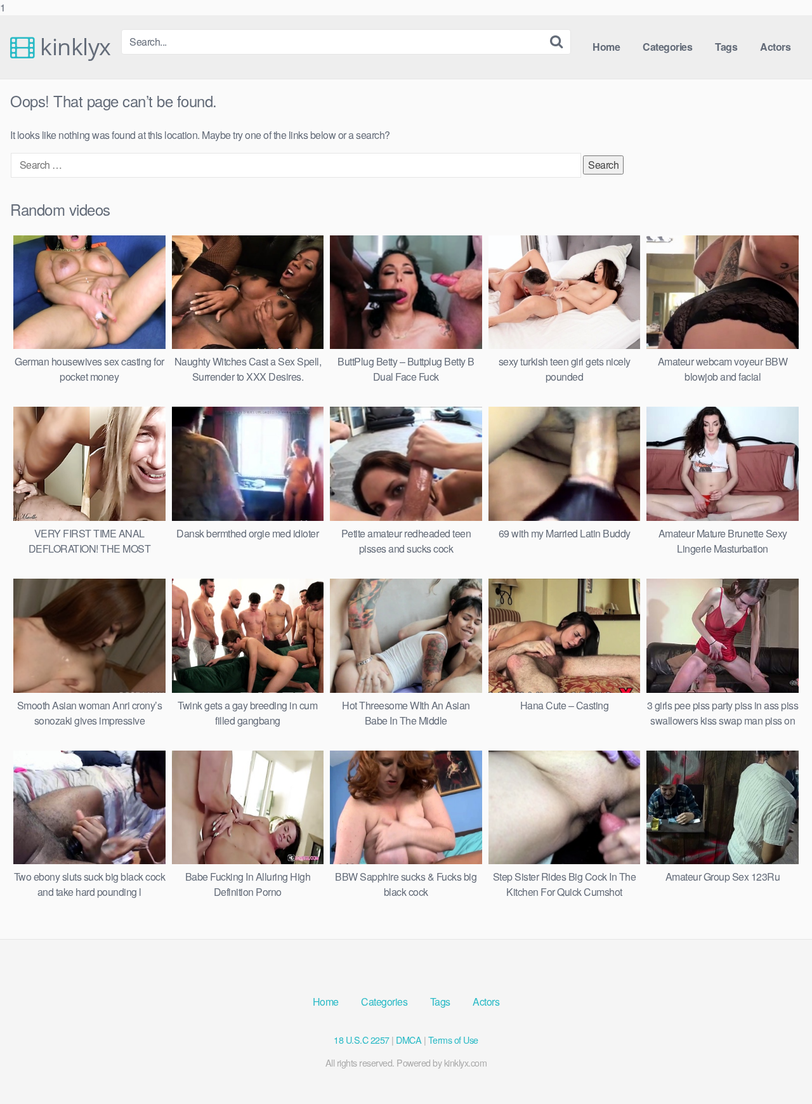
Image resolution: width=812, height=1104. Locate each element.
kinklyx (73, 47)
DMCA (408, 1039)
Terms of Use (453, 1039)
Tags (726, 46)
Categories (667, 46)
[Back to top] (777, 1068)
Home (606, 46)
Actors (775, 46)
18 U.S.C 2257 (362, 1039)
